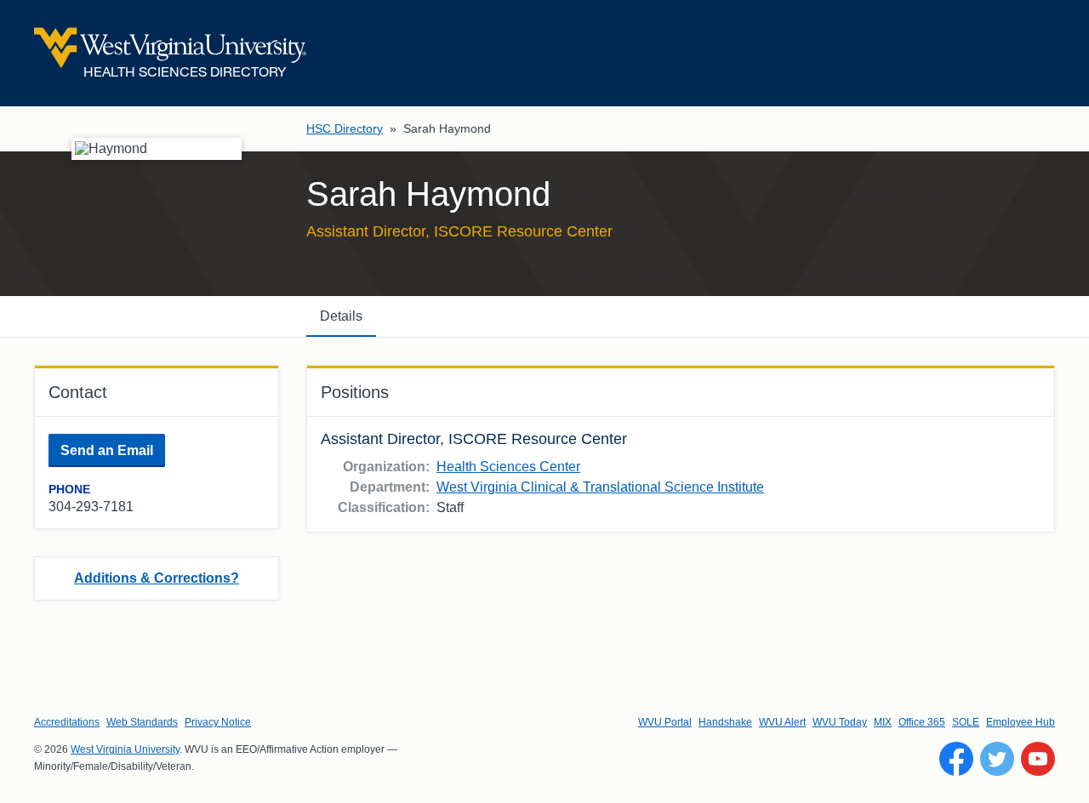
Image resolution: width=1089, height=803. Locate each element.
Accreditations (67, 722)
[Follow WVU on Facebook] (956, 759)
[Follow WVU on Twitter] (997, 759)
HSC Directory (344, 128)
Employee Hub (1020, 722)
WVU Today (839, 722)
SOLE (965, 722)
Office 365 (921, 722)
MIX (883, 722)
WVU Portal (665, 722)
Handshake (725, 722)
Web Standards (142, 722)
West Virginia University (125, 749)
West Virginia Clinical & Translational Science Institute (600, 487)
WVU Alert (782, 722)
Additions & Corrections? (156, 578)
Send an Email (106, 450)
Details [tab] (341, 316)
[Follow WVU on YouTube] (1038, 759)
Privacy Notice (218, 722)
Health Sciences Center (508, 466)
